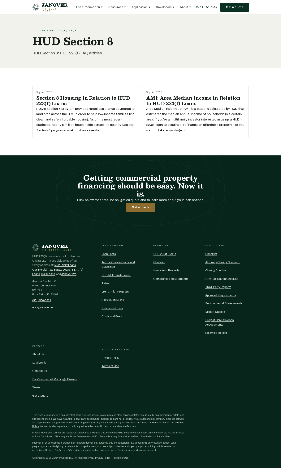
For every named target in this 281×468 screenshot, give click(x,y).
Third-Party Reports (218, 287)
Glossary (159, 262)
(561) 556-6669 (206, 7)
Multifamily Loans (65, 265)
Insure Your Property (166, 270)
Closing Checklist (216, 270)
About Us (38, 354)
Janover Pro (68, 274)
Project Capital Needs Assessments (219, 322)
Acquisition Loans (113, 299)
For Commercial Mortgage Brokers (54, 379)
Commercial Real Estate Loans (51, 269)
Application (141, 7)
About (185, 7)
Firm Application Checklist (221, 278)
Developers (165, 7)
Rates (106, 283)
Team (36, 387)
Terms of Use (110, 366)
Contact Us (39, 370)
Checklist (211, 253)
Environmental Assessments (224, 303)
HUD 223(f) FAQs (164, 253)
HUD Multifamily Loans (116, 275)
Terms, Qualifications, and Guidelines (118, 264)
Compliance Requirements (170, 278)
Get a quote (234, 7)
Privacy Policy (110, 357)
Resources (117, 7)
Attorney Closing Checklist (222, 262)
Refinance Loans (112, 308)
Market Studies (215, 311)
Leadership (39, 362)
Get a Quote (40, 395)
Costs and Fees (112, 316)
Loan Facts (109, 253)
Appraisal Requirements (220, 295)
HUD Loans (48, 274)
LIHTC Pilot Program (115, 291)
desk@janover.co (42, 307)
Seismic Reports (216, 332)
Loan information (89, 7)
